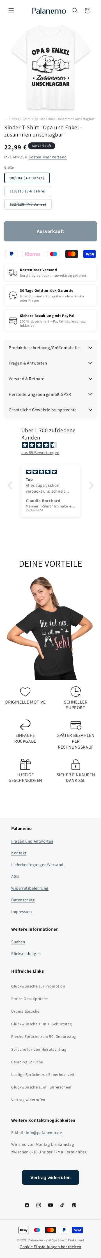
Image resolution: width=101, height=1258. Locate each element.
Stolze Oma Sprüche (29, 998)
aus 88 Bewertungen (40, 452)
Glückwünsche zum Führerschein (41, 1087)
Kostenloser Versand (48, 156)
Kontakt (18, 852)
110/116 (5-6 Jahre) (30, 192)
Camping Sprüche (27, 1061)
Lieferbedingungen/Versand (37, 864)
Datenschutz (23, 899)
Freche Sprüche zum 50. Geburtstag (43, 1036)
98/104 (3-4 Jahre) (30, 179)
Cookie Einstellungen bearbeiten (50, 1246)
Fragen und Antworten (32, 841)
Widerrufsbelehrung (30, 888)
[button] (11, 10)
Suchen (18, 941)
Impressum (21, 911)
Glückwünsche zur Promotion (38, 986)
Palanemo (35, 1240)
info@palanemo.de (44, 1132)
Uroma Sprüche (25, 1011)
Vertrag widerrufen (28, 1099)
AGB (15, 876)
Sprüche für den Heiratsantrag (38, 1049)
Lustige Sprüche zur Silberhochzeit (42, 1074)
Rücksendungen (26, 953)
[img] (53, 445)
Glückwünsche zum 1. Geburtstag (41, 1023)
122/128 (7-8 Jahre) (31, 205)
